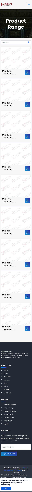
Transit (6, 424)
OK (6, 488)
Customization (9, 418)
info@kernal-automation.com (11, 357)
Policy (6, 386)
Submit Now (10, 454)
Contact (6, 390)
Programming (8, 408)
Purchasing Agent (10, 411)
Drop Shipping (8, 421)
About (6, 373)
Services (6, 380)
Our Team (7, 377)
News (5, 383)
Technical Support (10, 405)
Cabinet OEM (8, 414)
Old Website (8, 393)
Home (6, 370)
